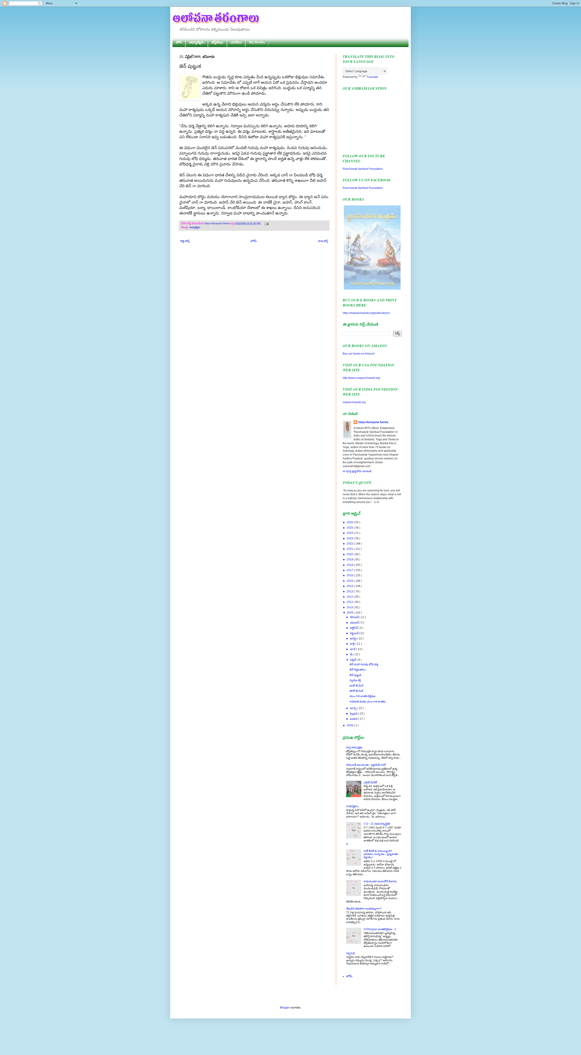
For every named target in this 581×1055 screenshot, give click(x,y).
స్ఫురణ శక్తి (355, 680)
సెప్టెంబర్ (354, 633)
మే (352, 654)
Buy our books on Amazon (359, 353)
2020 (350, 554)
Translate (372, 77)
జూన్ (353, 649)
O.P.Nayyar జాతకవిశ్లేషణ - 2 (380, 929)
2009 (350, 612)
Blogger (285, 1007)
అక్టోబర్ (354, 627)
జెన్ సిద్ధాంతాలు (358, 669)
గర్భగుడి (350, 953)
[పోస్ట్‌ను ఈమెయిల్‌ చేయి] (266, 223)
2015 (350, 580)
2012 (350, 596)
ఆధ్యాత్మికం (196, 42)
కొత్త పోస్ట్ (185, 241)
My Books (257, 42)
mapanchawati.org (354, 402)
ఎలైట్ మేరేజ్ (370, 782)
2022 (350, 543)
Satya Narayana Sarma (217, 223)
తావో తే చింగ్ (356, 691)
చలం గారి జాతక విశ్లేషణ (362, 696)
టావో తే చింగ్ (356, 685)
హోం (179, 42)
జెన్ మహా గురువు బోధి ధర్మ (364, 664)
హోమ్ (254, 241)
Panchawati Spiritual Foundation (363, 168)
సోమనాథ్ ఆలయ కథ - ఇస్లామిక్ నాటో (366, 765)
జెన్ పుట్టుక (355, 675)
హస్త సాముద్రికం (354, 747)
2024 (350, 533)
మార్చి (353, 708)
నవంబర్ (354, 622)
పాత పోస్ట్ (323, 241)
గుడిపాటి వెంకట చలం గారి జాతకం (368, 701)
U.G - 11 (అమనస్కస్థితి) (377, 823)
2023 (350, 538)
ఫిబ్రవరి (354, 713)
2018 (350, 565)
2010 (350, 607)
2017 (350, 570)
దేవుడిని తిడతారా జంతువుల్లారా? (364, 908)
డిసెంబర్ (354, 617)
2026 (350, 522)
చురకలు (236, 42)
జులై (352, 643)
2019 (350, 559)
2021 (350, 548)
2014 (350, 586)
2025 (350, 527)
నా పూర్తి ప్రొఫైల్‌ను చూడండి (357, 471)
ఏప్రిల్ (353, 659)
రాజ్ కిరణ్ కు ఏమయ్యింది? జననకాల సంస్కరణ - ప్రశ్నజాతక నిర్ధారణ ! (381, 854)
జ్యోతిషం (217, 42)
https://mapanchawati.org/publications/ (366, 313)
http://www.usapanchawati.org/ (361, 378)
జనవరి (354, 718)
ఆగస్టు (353, 638)
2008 (350, 725)
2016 (350, 575)
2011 (350, 602)
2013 (350, 591)
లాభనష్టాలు (352, 806)
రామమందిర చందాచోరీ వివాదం (380, 881)
